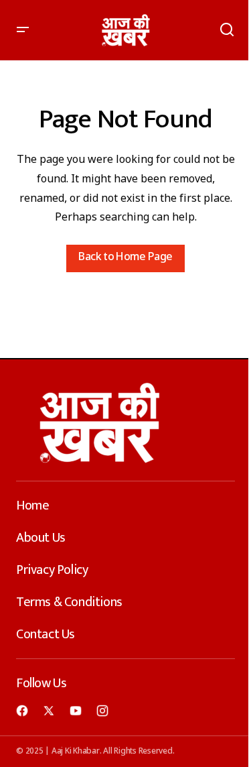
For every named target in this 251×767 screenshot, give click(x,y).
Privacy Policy (52, 570)
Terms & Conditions (69, 602)
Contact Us (45, 634)
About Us (41, 538)
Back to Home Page (125, 258)
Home (32, 505)
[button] (23, 30)
